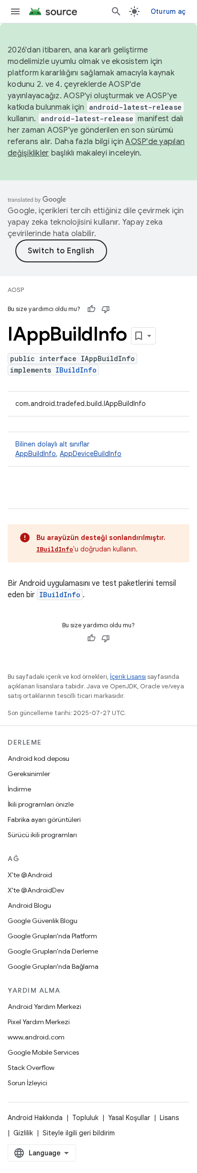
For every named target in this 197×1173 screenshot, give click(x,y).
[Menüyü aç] (15, 11)
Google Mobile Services (43, 1052)
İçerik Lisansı (128, 677)
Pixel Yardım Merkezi (39, 1021)
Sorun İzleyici (27, 1083)
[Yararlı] (91, 309)
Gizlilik (23, 1133)
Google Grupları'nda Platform (52, 936)
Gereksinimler (29, 773)
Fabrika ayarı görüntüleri (44, 819)
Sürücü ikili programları (42, 834)
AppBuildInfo (35, 453)
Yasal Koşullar (129, 1117)
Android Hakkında (35, 1117)
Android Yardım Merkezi (44, 1006)
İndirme (19, 789)
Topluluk (85, 1117)
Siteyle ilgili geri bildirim (79, 1133)
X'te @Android (30, 875)
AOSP (16, 290)
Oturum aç (168, 11)
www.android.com (36, 1037)
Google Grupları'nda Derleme (53, 951)
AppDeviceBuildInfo (90, 453)
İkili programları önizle (41, 804)
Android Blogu (29, 905)
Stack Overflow (31, 1067)
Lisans (169, 1117)
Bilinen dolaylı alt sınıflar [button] (68, 449)
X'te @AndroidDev (36, 890)
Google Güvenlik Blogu (42, 920)
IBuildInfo (76, 369)
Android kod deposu (38, 758)
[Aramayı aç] (116, 11)
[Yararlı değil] (105, 309)
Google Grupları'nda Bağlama (53, 966)
